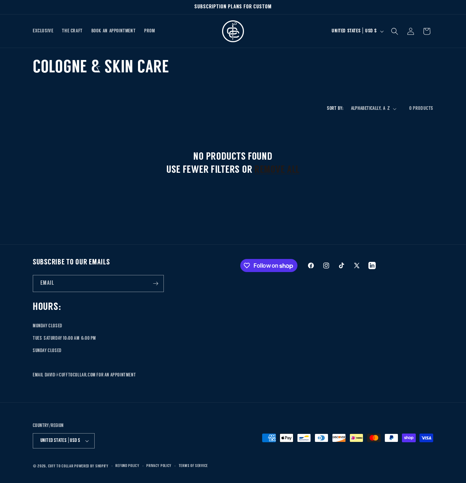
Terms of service (193, 466)
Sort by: (335, 108)
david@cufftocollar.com (70, 375)
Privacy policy (158, 466)
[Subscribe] (155, 283)
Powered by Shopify (91, 466)
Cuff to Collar (61, 466)
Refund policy (127, 466)
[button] (395, 31)
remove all (277, 170)
